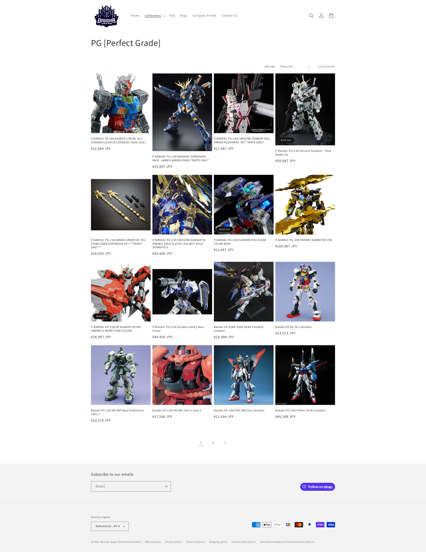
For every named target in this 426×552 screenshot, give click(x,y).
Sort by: (270, 66)
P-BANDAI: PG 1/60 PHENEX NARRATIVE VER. (304, 240)
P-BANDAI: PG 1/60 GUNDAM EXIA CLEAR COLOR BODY (240, 242)
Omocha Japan (108, 541)
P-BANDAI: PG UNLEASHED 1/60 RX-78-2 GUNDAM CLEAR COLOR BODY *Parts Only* (118, 140)
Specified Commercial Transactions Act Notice (287, 541)
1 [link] (201, 442)
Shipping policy (218, 541)
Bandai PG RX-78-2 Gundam (293, 327)
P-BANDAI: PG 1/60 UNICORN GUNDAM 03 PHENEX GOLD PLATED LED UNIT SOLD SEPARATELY (178, 243)
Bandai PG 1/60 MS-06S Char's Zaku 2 (176, 410)
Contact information (244, 541)
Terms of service (195, 541)
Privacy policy (173, 541)
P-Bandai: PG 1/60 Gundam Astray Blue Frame (178, 329)
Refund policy (153, 541)
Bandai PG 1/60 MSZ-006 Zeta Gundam (239, 410)
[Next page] (225, 443)
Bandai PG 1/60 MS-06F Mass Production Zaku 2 (117, 412)
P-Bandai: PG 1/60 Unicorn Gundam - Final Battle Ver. (303, 152)
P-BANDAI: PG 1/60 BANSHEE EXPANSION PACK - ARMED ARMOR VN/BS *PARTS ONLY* (180, 158)
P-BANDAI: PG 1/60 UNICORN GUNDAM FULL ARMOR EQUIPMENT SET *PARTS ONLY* (242, 140)
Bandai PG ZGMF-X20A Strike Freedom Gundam (238, 329)
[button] (154, 15)
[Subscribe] (166, 486)
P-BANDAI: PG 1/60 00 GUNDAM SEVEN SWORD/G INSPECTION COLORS (116, 329)
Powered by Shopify (129, 541)
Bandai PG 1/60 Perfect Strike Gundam (300, 410)
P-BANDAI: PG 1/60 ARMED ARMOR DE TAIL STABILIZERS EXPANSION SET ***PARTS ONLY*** (118, 243)
